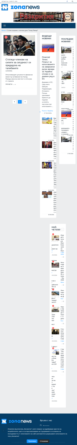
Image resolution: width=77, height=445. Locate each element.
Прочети (9, 84)
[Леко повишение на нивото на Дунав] (55, 293)
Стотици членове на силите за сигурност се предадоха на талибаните (18, 63)
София (63, 341)
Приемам (32, 441)
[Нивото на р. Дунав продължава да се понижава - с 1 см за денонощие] (55, 309)
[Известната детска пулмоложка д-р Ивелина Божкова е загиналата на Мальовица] (55, 238)
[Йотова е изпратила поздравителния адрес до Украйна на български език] (66, 97)
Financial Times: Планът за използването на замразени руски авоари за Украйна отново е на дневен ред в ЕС (48, 68)
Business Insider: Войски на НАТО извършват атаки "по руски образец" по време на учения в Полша (52, 386)
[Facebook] (67, 1)
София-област (63, 253)
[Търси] (72, 1)
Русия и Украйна (47, 111)
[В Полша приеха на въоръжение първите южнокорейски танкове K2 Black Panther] (66, 139)
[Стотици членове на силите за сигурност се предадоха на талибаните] (19, 45)
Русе (62, 298)
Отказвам (44, 441)
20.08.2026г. (53, 401)
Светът (56, 158)
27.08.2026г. (48, 113)
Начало (4, 30)
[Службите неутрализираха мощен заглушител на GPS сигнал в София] (55, 331)
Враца (62, 282)
